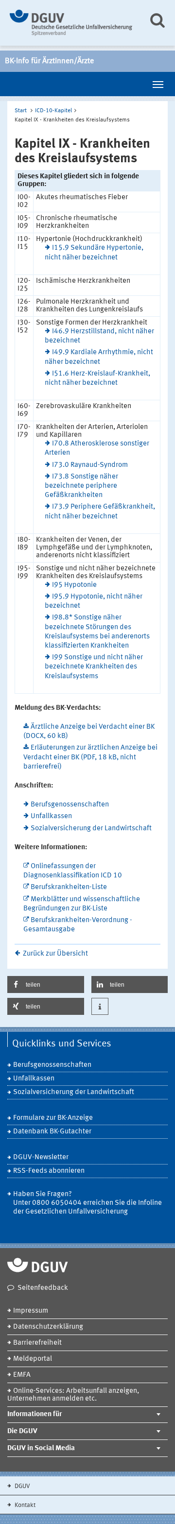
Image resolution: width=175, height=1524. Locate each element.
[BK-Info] (72, 23)
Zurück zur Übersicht (55, 954)
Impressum (30, 1311)
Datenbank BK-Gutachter (52, 1131)
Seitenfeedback (43, 1288)
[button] (45, 984)
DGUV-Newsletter (41, 1157)
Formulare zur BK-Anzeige (53, 1118)
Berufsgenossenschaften (70, 804)
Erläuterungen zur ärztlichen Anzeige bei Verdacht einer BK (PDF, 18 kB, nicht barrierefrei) (90, 757)
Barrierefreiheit (37, 1343)
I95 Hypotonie (74, 585)
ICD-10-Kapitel (53, 111)
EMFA (22, 1375)
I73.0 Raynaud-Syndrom (90, 465)
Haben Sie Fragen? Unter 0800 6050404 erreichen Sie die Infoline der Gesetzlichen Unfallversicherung (87, 1203)
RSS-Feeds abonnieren (49, 1171)
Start (21, 111)
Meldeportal (32, 1359)
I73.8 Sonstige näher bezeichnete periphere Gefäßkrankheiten (81, 486)
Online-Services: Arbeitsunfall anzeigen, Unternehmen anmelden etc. (73, 1395)
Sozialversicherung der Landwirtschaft (91, 828)
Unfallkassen (51, 816)
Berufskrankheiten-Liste (69, 887)
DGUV (21, 1486)
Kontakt (24, 1505)
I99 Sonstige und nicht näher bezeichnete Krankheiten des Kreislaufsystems (94, 667)
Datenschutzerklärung (48, 1327)
